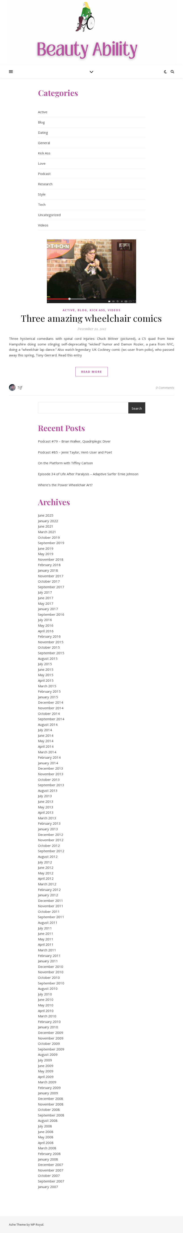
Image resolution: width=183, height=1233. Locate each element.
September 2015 (51, 653)
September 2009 (51, 1049)
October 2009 (49, 1043)
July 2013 (45, 796)
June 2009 (45, 1065)
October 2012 (49, 845)
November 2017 (50, 576)
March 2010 (47, 1016)
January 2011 (48, 961)
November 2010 (50, 972)
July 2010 (45, 994)
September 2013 (51, 785)
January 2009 (48, 1093)
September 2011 (51, 917)
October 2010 (49, 977)
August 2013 (48, 790)
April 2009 (46, 1076)
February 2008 (49, 1153)
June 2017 (45, 598)
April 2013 (46, 812)
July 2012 (45, 862)
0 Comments (165, 387)
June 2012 (45, 867)
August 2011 (48, 922)
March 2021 (47, 532)
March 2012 (47, 884)
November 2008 (50, 1104)
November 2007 (50, 1170)
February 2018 (49, 564)
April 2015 (46, 680)
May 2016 (45, 625)
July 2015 (45, 664)
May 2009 (45, 1071)
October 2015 (49, 647)
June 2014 (45, 735)
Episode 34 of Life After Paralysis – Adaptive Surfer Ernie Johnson (88, 474)
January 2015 (48, 697)
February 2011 (49, 955)
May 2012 (45, 873)
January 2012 (48, 895)
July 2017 (45, 592)
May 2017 (45, 603)
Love (42, 163)
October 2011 (49, 911)
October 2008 (49, 1109)
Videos (43, 225)
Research (45, 184)
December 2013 (50, 768)
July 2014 (45, 730)
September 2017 (51, 587)
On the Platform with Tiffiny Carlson (65, 463)
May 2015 (45, 675)
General (44, 143)
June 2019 (45, 548)
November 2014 (50, 708)
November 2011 (50, 906)
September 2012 (51, 851)
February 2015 (49, 691)
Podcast (44, 173)
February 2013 (49, 823)
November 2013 (50, 774)
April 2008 (46, 1142)
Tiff (19, 387)
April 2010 (46, 1010)
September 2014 (51, 719)
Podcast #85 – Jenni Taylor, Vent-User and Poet (75, 452)
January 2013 (48, 829)
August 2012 (48, 856)
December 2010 (50, 966)
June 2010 (45, 999)
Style (42, 194)
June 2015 (45, 669)
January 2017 (48, 609)
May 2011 (45, 939)
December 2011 (50, 900)
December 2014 (50, 702)
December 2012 (50, 834)
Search (137, 408)
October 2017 (49, 581)
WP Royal (37, 1224)
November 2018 (50, 559)
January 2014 (48, 763)
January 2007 (48, 1186)
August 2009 (48, 1054)
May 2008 (45, 1137)
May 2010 (45, 1005)
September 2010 (51, 983)
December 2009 (50, 1032)
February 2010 (49, 1021)
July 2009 (45, 1060)
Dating (43, 132)
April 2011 (46, 944)
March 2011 (47, 950)
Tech (42, 204)
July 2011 (45, 928)
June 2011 (45, 933)
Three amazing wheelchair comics (91, 318)
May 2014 (45, 741)
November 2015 (50, 642)
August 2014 (48, 724)
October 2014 (49, 713)
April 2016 (46, 631)
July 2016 (45, 620)
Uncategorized (49, 215)
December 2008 (50, 1098)
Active (42, 112)
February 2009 (49, 1087)
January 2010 (48, 1027)
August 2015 (48, 658)
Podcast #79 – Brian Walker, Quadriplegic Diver (74, 441)
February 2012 (49, 889)
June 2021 (45, 526)
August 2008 (48, 1120)
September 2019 (51, 543)
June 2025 (45, 515)
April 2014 (46, 746)
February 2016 (49, 636)
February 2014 (49, 757)
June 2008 (45, 1131)
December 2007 (50, 1164)
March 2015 (47, 686)
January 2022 (48, 521)
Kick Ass (44, 153)
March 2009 (47, 1082)
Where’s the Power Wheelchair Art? (65, 485)
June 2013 (45, 801)
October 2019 (49, 537)
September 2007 (51, 1181)
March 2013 (47, 818)
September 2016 (51, 614)
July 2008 (45, 1126)
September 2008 (51, 1115)
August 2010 (48, 988)
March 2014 (47, 752)
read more (91, 372)
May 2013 (45, 807)
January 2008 (48, 1159)
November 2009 (50, 1038)
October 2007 (49, 1175)
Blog (41, 122)
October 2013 (49, 779)
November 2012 (50, 840)
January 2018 (48, 570)
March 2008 (47, 1148)
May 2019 (45, 554)
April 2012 (46, 878)
